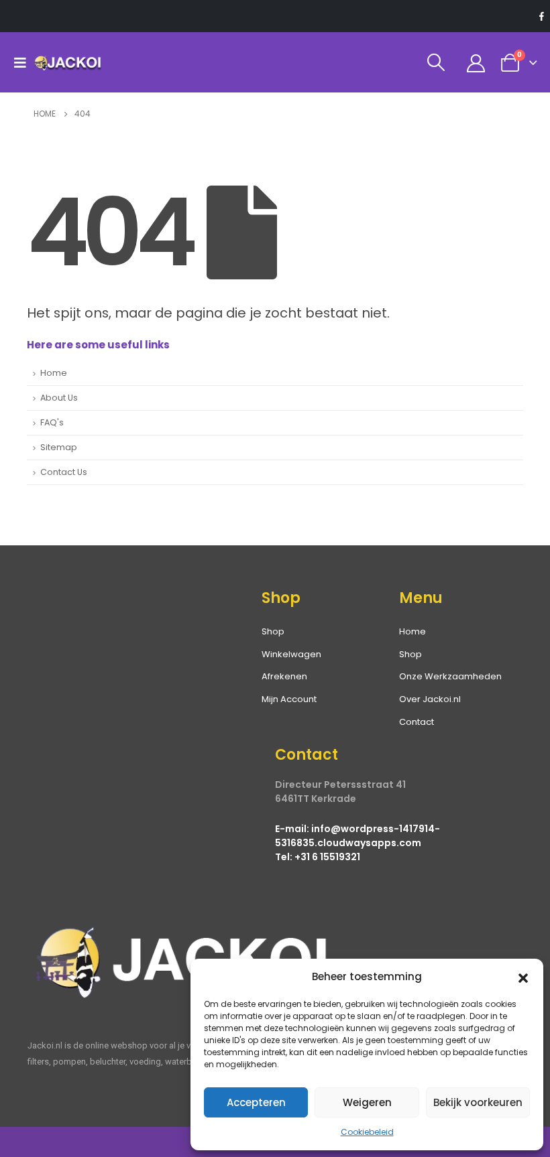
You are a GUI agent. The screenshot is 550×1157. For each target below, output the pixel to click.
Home (53, 373)
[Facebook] (541, 16)
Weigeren (367, 1102)
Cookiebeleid (367, 1132)
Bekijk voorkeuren (477, 1102)
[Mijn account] (476, 63)
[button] (523, 976)
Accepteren (256, 1102)
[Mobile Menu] (23, 62)
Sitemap (58, 447)
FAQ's (52, 422)
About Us (59, 397)
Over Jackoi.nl (430, 699)
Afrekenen (284, 676)
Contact (416, 722)
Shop (410, 654)
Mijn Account (289, 699)
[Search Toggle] (436, 62)
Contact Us (63, 472)
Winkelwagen (291, 654)
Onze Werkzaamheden (450, 676)
